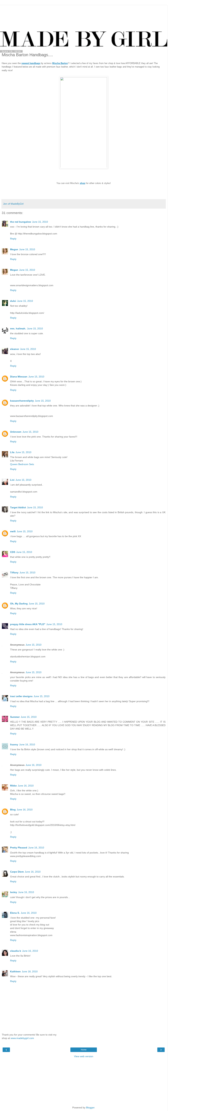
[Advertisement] (84, 9)
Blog (13, 809)
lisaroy (14, 744)
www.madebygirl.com (22, 1038)
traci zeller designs (21, 696)
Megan (14, 249)
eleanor (14, 349)
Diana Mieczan (18, 376)
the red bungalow (20, 221)
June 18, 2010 (30, 971)
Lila (12, 452)
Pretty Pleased (18, 847)
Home (84, 1050)
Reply (13, 238)
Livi (12, 479)
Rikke (13, 785)
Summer (15, 717)
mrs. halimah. (18, 328)
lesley (13, 892)
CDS (12, 552)
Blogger (90, 1107)
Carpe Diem (17, 871)
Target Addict (18, 507)
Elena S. (15, 912)
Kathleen (15, 971)
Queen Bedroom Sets (22, 464)
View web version (83, 1056)
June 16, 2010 (27, 744)
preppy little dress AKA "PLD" (27, 624)
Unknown (15, 431)
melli (13, 531)
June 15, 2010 (40, 221)
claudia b (15, 950)
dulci (13, 301)
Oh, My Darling (19, 603)
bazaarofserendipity (22, 400)
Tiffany (14, 572)
